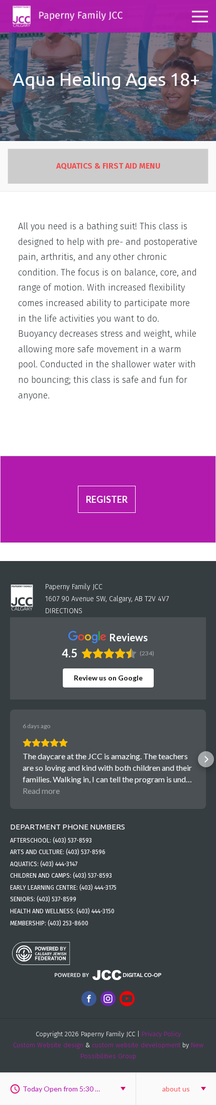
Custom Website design (48, 1045)
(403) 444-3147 (58, 864)
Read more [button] (41, 790)
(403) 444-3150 (95, 911)
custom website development (136, 1045)
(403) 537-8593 (72, 840)
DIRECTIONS (63, 611)
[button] (10, 759)
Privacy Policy (161, 1034)
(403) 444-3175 (98, 887)
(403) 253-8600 (68, 923)
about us (176, 1088)
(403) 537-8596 (85, 852)
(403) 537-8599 (56, 899)
